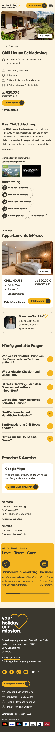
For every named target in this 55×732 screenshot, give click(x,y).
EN (38, 672)
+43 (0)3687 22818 (29, 320)
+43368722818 (12, 657)
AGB (29, 714)
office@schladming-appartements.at (22, 661)
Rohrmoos (11, 75)
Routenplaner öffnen (12, 519)
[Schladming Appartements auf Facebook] (12, 672)
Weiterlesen (8, 149)
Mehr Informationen (14, 302)
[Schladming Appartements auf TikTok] (19, 672)
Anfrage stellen (10, 110)
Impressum (20, 714)
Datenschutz (7, 714)
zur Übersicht (12, 46)
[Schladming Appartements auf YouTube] (26, 672)
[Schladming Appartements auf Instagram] (5, 672)
